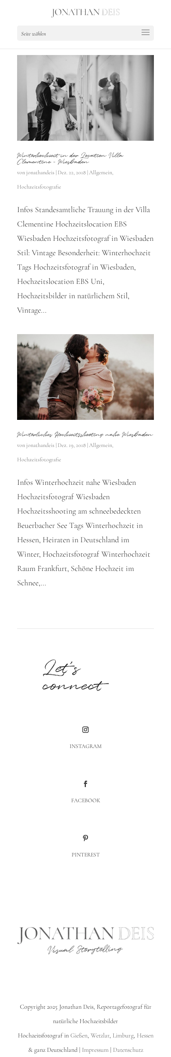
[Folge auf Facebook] (85, 783)
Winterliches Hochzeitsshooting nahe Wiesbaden (85, 434)
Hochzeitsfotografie (39, 186)
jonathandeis (40, 172)
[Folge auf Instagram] (85, 729)
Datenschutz (128, 1050)
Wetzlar (100, 1035)
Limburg (122, 1035)
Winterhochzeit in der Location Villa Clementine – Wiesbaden (70, 159)
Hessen (145, 1035)
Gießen (78, 1035)
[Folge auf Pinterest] (85, 838)
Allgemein (100, 172)
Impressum (95, 1050)
